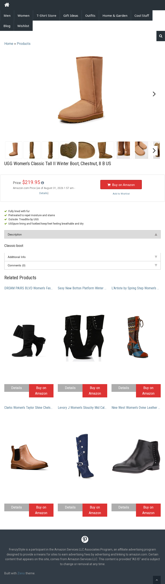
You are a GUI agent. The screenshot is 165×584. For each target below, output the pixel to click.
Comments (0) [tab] (16, 265)
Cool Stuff (141, 15)
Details (16, 388)
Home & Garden (114, 15)
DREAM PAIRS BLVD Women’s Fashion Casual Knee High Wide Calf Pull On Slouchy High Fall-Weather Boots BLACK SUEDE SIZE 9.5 (28, 288)
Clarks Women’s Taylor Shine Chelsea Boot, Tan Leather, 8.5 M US (28, 408)
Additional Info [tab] (17, 257)
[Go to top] (157, 580)
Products (24, 44)
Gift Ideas (70, 15)
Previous (11, 94)
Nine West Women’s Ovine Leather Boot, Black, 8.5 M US (136, 408)
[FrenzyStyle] (7, 5)
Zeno (21, 573)
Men (7, 15)
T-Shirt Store (46, 15)
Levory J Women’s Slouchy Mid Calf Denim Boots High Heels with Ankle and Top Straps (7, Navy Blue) (82, 408)
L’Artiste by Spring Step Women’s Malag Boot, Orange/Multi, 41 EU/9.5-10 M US (136, 288)
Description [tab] (15, 234)
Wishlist (23, 26)
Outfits (90, 15)
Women (23, 15)
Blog (6, 26)
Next (153, 94)
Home (8, 44)
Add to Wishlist (121, 193)
